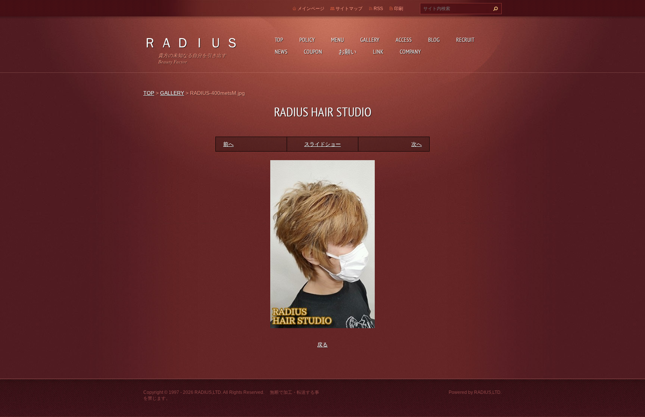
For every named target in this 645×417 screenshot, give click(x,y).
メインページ (310, 8)
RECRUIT (465, 39)
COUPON (313, 51)
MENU (337, 39)
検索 (494, 8)
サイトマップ (349, 8)
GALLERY (369, 39)
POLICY (307, 39)
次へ (416, 144)
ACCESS (404, 39)
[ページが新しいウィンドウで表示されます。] (322, 243)
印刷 (398, 8)
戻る (322, 345)
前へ (228, 144)
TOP (279, 39)
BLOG (434, 39)
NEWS (281, 51)
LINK (378, 51)
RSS (378, 8)
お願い (347, 51)
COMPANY (410, 51)
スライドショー (322, 144)
